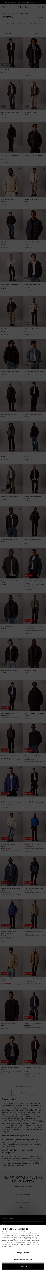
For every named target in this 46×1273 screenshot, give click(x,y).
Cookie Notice (30, 1244)
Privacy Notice (7, 1246)
